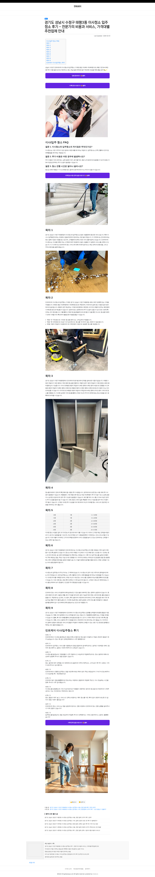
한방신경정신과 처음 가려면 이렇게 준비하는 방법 (58, 851)
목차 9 (48, 60)
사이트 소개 (68, 869)
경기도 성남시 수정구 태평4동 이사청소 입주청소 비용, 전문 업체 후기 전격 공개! (73, 807)
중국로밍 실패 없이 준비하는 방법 (53, 857)
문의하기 (87, 869)
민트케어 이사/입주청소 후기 (55, 62)
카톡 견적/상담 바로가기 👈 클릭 (77, 723)
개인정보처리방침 (78, 869)
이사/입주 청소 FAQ (52, 41)
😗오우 (82, 802)
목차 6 (48, 54)
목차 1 (48, 43)
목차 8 (48, 58)
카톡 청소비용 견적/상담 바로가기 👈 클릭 (77, 175)
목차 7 (48, 56)
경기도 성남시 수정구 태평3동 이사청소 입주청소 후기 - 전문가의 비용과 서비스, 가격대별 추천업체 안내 (72, 846)
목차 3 (48, 47)
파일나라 (32, 862)
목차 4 (48, 50)
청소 (46, 18)
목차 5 (48, 52)
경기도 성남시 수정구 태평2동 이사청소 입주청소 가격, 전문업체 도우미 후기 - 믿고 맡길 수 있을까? (78, 809)
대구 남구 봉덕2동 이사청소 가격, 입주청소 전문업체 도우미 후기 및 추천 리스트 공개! (67, 854)
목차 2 (48, 45)
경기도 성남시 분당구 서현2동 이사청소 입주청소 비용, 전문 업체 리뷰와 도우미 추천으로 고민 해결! (73, 827)
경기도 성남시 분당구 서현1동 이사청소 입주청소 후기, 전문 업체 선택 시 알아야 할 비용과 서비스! (72, 830)
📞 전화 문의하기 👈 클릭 (77, 76)
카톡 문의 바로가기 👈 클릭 (77, 85)
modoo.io (95, 874)
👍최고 (73, 802)
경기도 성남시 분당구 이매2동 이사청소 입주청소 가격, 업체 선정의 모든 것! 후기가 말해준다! (71, 820)
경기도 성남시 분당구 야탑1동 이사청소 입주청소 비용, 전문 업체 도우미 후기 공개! (68, 817)
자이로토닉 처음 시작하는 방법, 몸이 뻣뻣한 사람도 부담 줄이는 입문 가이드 (64, 849)
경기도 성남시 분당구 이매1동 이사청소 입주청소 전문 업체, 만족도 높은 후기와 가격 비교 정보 (71, 824)
